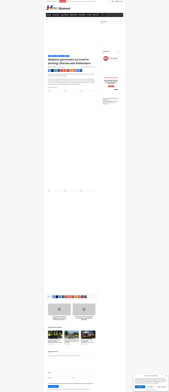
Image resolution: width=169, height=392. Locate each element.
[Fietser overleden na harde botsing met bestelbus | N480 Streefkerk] (71, 335)
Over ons (56, 14)
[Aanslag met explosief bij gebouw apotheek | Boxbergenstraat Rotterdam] (55, 335)
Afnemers (82, 14)
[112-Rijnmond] (58, 7)
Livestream (74, 14)
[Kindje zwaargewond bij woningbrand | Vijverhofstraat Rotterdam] (88, 335)
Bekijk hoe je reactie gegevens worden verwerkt (80, 389)
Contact (96, 14)
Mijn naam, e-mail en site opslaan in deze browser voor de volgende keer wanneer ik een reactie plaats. (71, 383)
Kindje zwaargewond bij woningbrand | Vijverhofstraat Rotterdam (80, 1)
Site (73, 377)
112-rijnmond (51, 66)
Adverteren (65, 14)
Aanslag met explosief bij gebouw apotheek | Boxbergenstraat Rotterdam (55, 341)
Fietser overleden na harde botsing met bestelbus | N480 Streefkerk (71, 341)
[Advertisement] (98, 7)
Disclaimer (153, 389)
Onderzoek (54, 56)
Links (89, 14)
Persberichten (61, 56)
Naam (49, 372)
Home (49, 14)
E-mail (49, 377)
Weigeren (151, 386)
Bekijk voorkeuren (162, 386)
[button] (166, 375)
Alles (50, 56)
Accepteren (140, 386)
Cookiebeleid (148, 389)
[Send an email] (54, 66)
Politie (67, 56)
